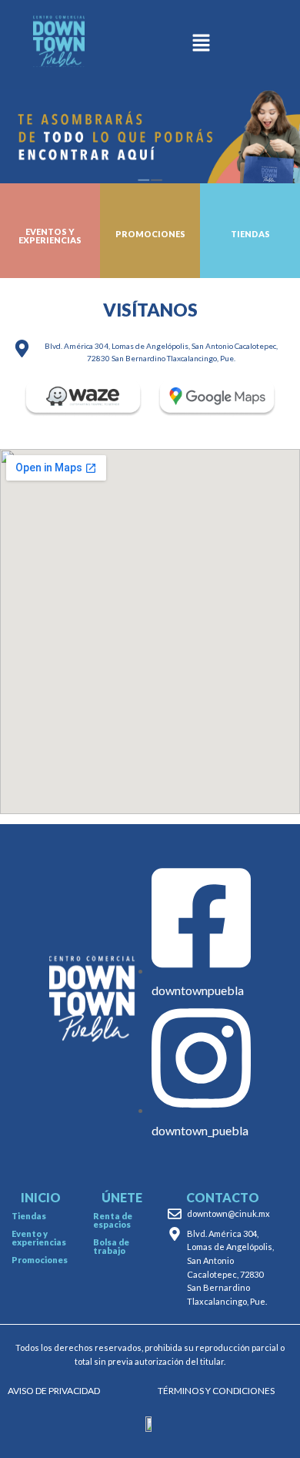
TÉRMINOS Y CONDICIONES (216, 1390)
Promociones (40, 1260)
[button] (200, 44)
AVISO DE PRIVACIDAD (54, 1390)
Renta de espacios (112, 1220)
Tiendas (29, 1216)
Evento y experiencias (39, 1237)
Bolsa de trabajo (111, 1246)
